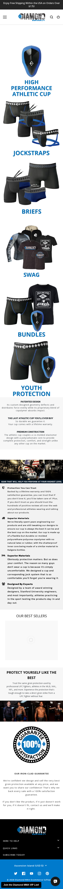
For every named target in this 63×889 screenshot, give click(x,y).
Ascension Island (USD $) (29, 865)
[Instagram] (39, 873)
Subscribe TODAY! (14, 854)
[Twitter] (15, 873)
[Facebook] (23, 873)
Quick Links (10, 848)
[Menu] (5, 17)
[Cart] (58, 17)
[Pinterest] (47, 873)
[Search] (51, 17)
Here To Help (11, 841)
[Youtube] (31, 873)
